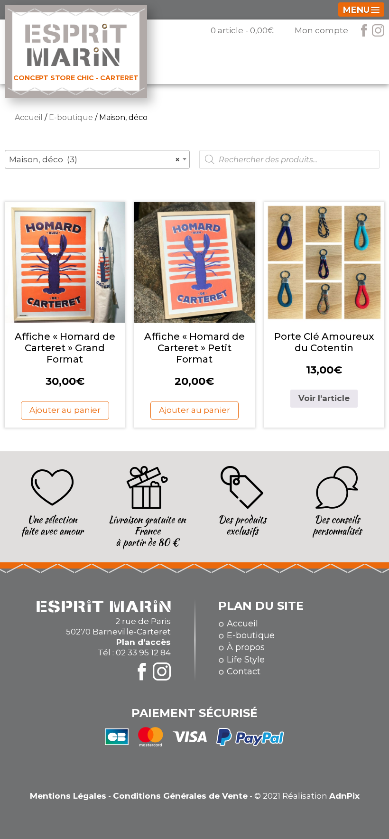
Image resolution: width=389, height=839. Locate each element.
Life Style (246, 659)
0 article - (242, 30)
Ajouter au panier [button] (65, 410)
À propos (246, 647)
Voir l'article (324, 398)
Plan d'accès (143, 642)
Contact (243, 671)
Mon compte (321, 30)
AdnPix (344, 796)
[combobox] (97, 159)
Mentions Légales (68, 796)
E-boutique (71, 117)
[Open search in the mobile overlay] (289, 159)
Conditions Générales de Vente (180, 796)
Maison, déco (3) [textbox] (94, 159)
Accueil (29, 117)
